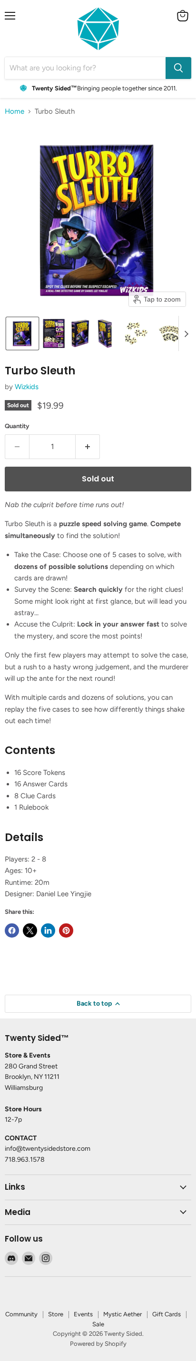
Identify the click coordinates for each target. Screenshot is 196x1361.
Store (55, 1314)
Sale (98, 1324)
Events (83, 1314)
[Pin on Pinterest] (66, 930)
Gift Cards (166, 1314)
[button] (22, 333)
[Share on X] (30, 930)
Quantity (17, 426)
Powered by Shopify (98, 1343)
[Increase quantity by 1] (88, 446)
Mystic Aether (122, 1314)
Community (21, 1314)
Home (14, 112)
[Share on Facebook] (12, 930)
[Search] (178, 68)
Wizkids (27, 386)
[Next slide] (186, 333)
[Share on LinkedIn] (48, 930)
